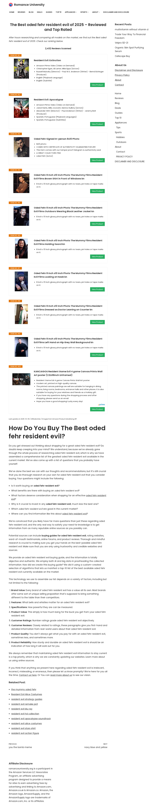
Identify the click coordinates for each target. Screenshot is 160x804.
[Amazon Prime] (101, 405)
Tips (118, 127)
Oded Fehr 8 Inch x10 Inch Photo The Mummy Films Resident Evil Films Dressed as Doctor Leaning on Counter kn (68, 307)
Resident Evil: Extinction (47, 60)
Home (11, 12)
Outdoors (121, 142)
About (118, 80)
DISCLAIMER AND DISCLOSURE (116, 12)
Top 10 (58, 12)
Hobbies (120, 137)
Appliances (121, 122)
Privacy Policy (122, 75)
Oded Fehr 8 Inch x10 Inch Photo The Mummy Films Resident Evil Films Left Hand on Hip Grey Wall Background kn (68, 340)
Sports (118, 132)
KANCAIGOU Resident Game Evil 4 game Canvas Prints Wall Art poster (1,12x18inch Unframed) (68, 373)
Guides (49, 12)
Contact (119, 84)
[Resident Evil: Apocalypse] (21, 108)
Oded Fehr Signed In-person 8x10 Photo (56, 138)
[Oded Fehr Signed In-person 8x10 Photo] (21, 147)
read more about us (61, 675)
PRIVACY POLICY (124, 156)
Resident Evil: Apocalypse (48, 99)
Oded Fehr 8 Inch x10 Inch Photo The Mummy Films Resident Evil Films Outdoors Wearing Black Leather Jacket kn (68, 209)
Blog (31, 12)
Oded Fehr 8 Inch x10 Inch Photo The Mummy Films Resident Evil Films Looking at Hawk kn (68, 275)
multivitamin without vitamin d (131, 29)
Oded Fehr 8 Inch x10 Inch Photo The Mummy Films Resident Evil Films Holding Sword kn (68, 242)
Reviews (21, 12)
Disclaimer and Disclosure (129, 70)
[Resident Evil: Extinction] (21, 69)
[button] (76, 12)
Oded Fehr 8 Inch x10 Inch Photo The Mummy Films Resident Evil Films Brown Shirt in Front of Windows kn (68, 176)
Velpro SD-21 (121, 42)
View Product (97, 85)
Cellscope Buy (122, 56)
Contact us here (28, 675)
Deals (39, 12)
